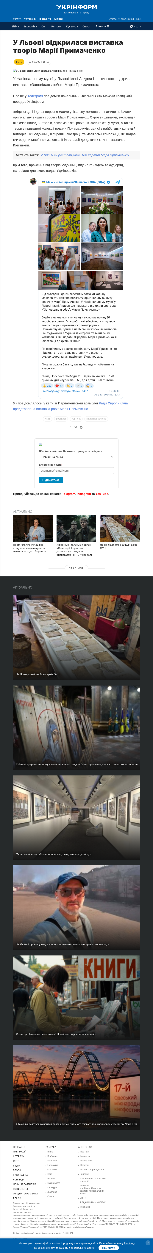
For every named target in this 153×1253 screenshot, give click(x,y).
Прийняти (108, 1247)
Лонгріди (18, 1179)
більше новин (76, 568)
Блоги (17, 1170)
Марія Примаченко (96, 418)
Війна (15, 26)
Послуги (16, 18)
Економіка (30, 26)
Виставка (61, 418)
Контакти (85, 1156)
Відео (16, 1165)
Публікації (19, 1151)
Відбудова (52, 1156)
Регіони (56, 26)
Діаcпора (52, 1192)
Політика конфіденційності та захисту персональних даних (92, 1189)
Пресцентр (44, 18)
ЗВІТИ (83, 1198)
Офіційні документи (25, 1193)
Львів (47, 418)
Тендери (84, 1174)
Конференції (20, 1189)
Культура (72, 26)
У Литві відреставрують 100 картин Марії (84, 155)
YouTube (102, 493)
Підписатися (51, 479)
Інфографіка (20, 1175)
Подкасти (19, 1147)
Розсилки (85, 1207)
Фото (16, 1161)
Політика (52, 1160)
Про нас (84, 1151)
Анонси (58, 18)
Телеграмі (35, 96)
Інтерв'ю (18, 1156)
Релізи (17, 1198)
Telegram (68, 493)
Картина (76, 418)
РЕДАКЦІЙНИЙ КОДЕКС (93, 1202)
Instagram (84, 493)
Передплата (86, 1160)
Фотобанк (29, 18)
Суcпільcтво (53, 1183)
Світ (44, 26)
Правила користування (92, 1169)
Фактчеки (52, 1169)
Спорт (86, 26)
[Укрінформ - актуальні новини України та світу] (76, 7)
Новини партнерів (24, 1184)
